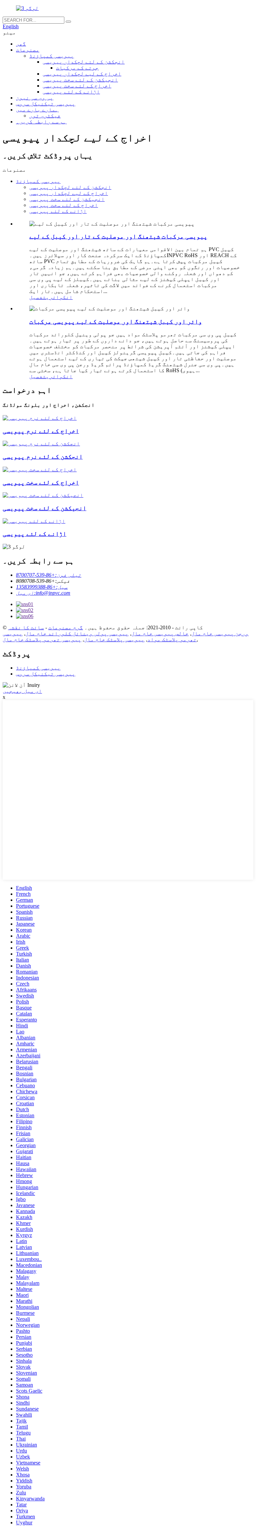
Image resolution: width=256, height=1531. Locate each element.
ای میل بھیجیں (22, 691)
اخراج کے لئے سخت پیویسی (77, 85)
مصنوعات (27, 50)
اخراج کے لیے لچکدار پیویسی (82, 74)
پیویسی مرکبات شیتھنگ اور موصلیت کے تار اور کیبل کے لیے (118, 236)
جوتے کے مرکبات (77, 68)
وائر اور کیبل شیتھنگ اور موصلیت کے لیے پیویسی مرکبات (115, 321)
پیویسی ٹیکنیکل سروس (45, 103)
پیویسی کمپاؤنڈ (51, 56)
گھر (21, 44)
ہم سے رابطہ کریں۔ (41, 121)
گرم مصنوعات (65, 627)
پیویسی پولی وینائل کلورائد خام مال (77, 633)
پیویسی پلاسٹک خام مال (114, 639)
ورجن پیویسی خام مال (220, 633)
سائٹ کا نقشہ (26, 627)
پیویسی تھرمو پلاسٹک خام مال (42, 639)
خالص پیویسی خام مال (160, 633)
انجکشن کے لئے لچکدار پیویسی (84, 62)
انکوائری (59, 297)
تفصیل (37, 297)
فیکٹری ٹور (45, 115)
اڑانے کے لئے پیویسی (71, 91)
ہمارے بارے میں (37, 109)
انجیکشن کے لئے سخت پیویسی (80, 79)
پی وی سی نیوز (34, 97)
